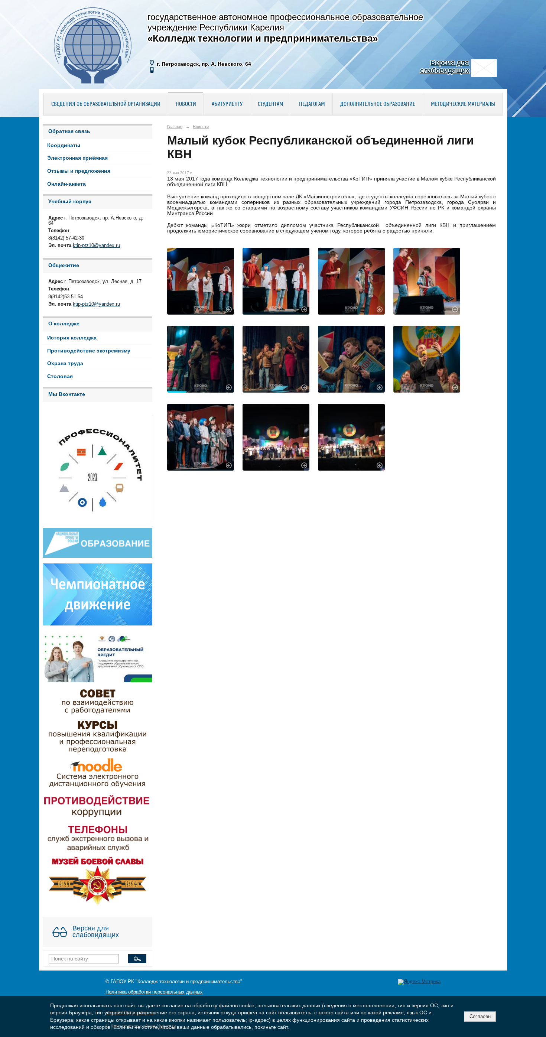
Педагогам (312, 104)
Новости (186, 104)
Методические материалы (463, 104)
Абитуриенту (227, 104)
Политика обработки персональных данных (154, 992)
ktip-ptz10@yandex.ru (96, 245)
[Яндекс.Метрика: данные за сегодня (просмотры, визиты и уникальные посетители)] (419, 982)
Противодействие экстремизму (88, 351)
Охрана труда (65, 363)
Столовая (60, 376)
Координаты (63, 145)
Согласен (480, 1016)
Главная (174, 126)
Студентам (270, 104)
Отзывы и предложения (78, 171)
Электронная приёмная (77, 158)
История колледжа (72, 338)
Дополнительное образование (377, 104)
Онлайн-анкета (66, 184)
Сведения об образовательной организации (105, 104)
